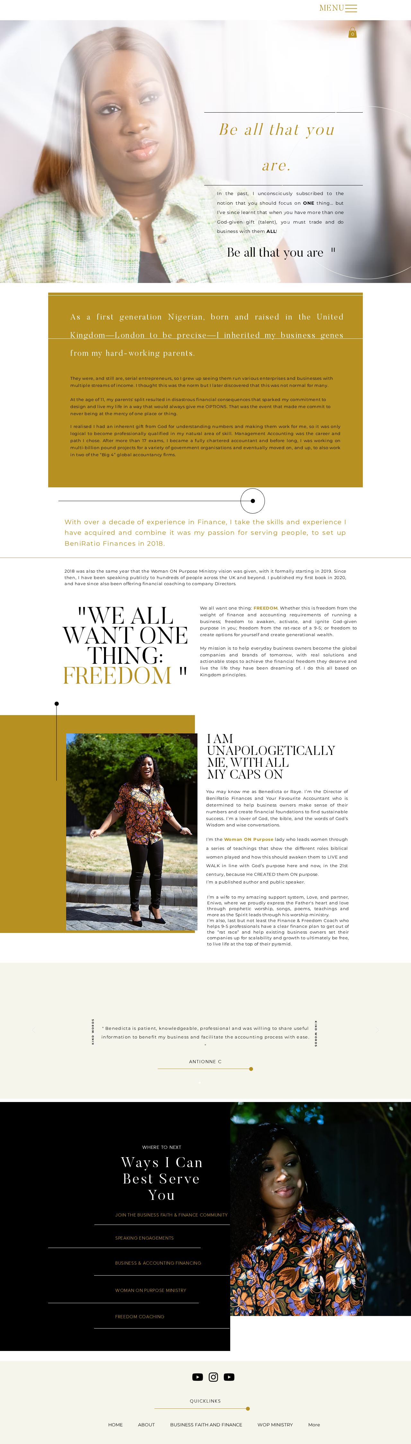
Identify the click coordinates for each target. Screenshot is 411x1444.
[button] (332, 8)
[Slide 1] (200, 1083)
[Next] (377, 1030)
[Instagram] (213, 1377)
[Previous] (33, 1030)
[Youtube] (197, 1377)
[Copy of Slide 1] (205, 1083)
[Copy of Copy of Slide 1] (211, 1083)
